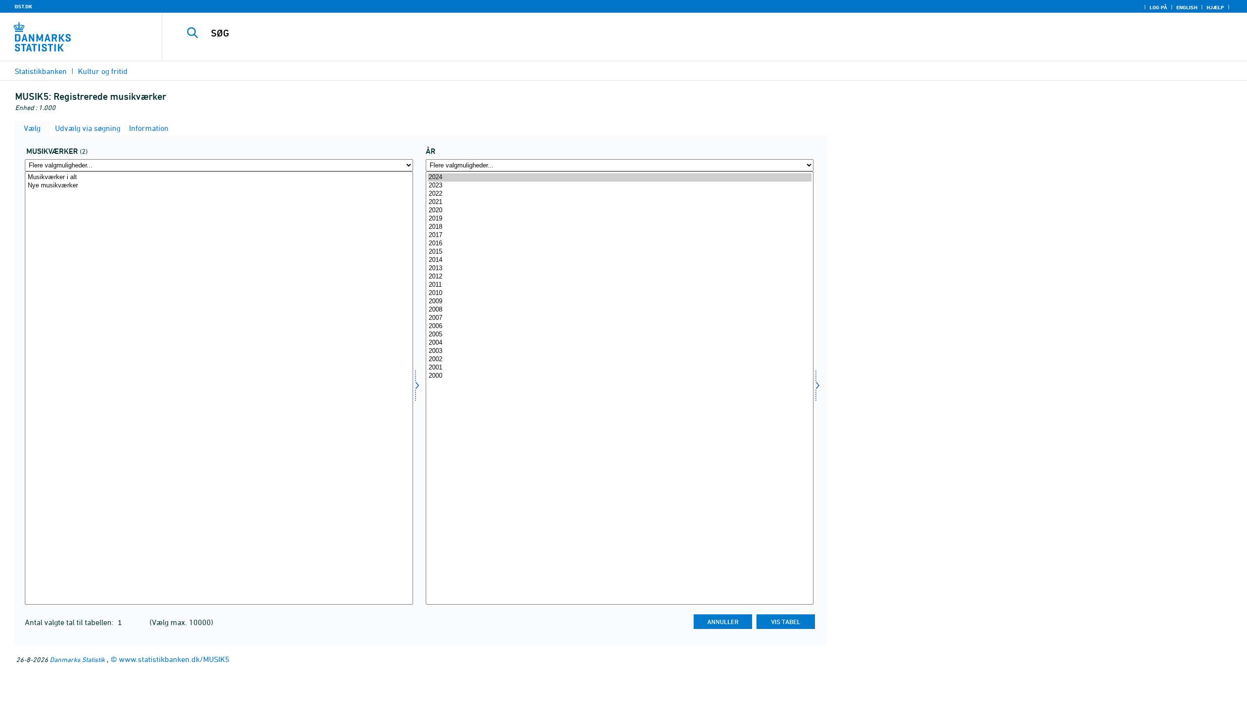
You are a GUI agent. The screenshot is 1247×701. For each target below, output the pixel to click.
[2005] (620, 335)
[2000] (620, 376)
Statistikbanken (41, 71)
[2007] (620, 318)
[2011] (620, 285)
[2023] (620, 186)
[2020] (620, 210)
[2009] (620, 301)
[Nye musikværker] (219, 186)
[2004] (620, 343)
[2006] (620, 326)
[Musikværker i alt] (219, 177)
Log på (1158, 7)
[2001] (620, 368)
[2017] (620, 235)
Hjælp (1215, 7)
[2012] (620, 277)
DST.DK (23, 6)
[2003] (620, 351)
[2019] (620, 219)
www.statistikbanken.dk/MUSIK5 (174, 659)
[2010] (620, 293)
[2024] (620, 177)
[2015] (620, 252)
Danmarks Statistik (77, 659)
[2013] (620, 268)
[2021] (620, 202)
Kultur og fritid (103, 71)
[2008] (620, 310)
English (1186, 7)
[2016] (620, 244)
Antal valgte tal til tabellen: (70, 622)
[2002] (620, 359)
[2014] (620, 260)
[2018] (620, 227)
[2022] (620, 194)
